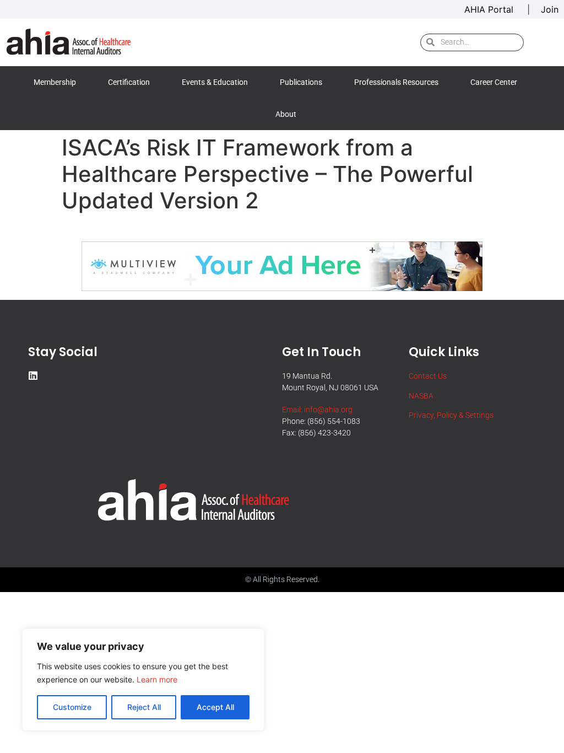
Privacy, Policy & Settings (451, 415)
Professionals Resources (396, 82)
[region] (143, 679)
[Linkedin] (33, 375)
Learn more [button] (157, 679)
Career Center (493, 82)
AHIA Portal (490, 9)
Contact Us (428, 376)
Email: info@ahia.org (317, 409)
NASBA (421, 395)
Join (549, 9)
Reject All (144, 707)
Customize (72, 707)
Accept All (215, 707)
